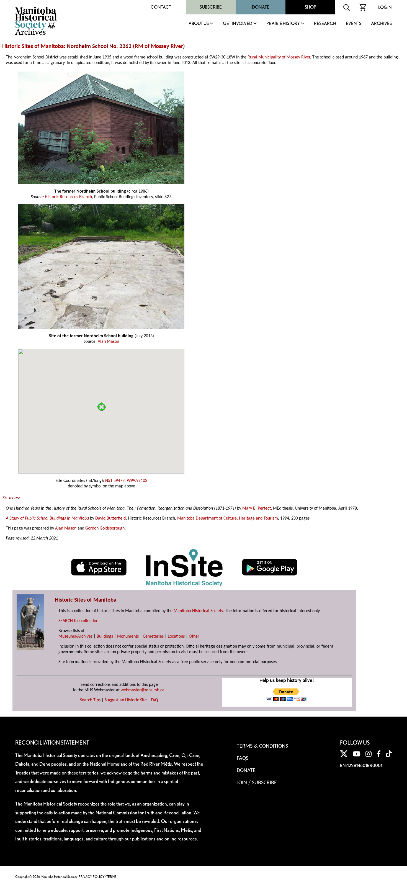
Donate (260, 7)
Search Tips (90, 700)
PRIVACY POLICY (92, 877)
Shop (310, 7)
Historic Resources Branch (68, 197)
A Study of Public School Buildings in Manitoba (47, 518)
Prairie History (283, 23)
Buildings (105, 636)
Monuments (128, 636)
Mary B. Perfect (256, 508)
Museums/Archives (75, 636)
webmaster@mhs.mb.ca (142, 690)
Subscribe (211, 7)
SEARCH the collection (78, 621)
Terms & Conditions (262, 746)
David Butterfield (110, 518)
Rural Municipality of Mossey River (279, 57)
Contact (161, 7)
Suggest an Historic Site (126, 700)
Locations (176, 636)
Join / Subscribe (257, 783)
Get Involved (237, 23)
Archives (381, 23)
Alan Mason (108, 341)
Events (353, 23)
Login (385, 7)
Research (325, 23)
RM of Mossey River (159, 46)
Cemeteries (153, 636)
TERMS (111, 877)
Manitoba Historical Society (198, 611)
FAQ (154, 700)
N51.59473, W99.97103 (126, 481)
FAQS (242, 758)
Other (194, 636)
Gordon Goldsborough (105, 528)
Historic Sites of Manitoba (33, 46)
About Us (199, 23)
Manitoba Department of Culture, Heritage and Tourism (227, 518)
